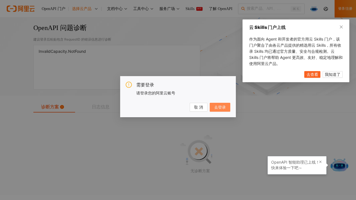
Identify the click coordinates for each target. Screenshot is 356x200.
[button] (320, 161)
